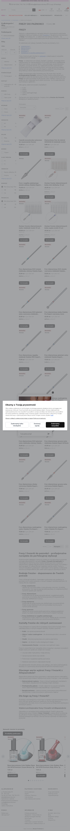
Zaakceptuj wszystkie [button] (55, 425)
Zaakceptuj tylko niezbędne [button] (17, 425)
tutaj (52, 415)
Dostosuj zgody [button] (37, 425)
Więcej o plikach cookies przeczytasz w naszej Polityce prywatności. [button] (25, 418)
